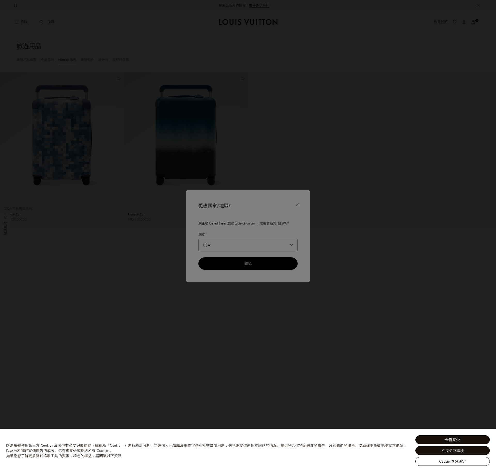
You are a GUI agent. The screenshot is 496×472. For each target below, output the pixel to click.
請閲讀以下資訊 (109, 455)
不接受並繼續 (452, 450)
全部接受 (452, 439)
